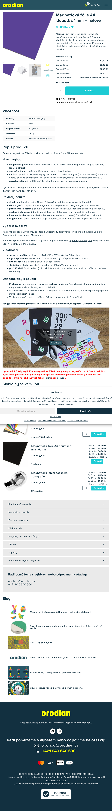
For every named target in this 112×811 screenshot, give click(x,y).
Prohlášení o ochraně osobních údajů (52, 420)
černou (60, 377)
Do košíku (89, 90)
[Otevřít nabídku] (106, 4)
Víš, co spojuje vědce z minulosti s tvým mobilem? (56, 688)
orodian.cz (27, 783)
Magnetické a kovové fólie (80, 102)
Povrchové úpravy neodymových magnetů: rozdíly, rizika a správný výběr (66, 627)
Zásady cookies (30, 420)
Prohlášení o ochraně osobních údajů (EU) (53, 777)
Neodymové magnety (20, 504)
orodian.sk (80, 783)
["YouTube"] (59, 731)
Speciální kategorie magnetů (24, 560)
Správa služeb (55, 416)
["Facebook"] (52, 731)
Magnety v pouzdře (19, 512)
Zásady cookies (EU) (18, 777)
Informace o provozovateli (77, 420)
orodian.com (41, 783)
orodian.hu (67, 783)
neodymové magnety (37, 722)
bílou (48, 377)
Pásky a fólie (15, 528)
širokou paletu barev (23, 231)
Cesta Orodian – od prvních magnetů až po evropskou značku (63, 657)
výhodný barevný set (81, 240)
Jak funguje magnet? (41, 642)
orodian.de (55, 783)
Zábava (12, 544)
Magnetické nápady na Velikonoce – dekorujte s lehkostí (60, 612)
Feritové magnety (18, 520)
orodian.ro (93, 783)
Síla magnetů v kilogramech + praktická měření (55, 673)
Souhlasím (56, 343)
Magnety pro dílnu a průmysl (23, 536)
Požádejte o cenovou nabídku (94, 77)
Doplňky (12, 552)
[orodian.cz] (13, 5)
